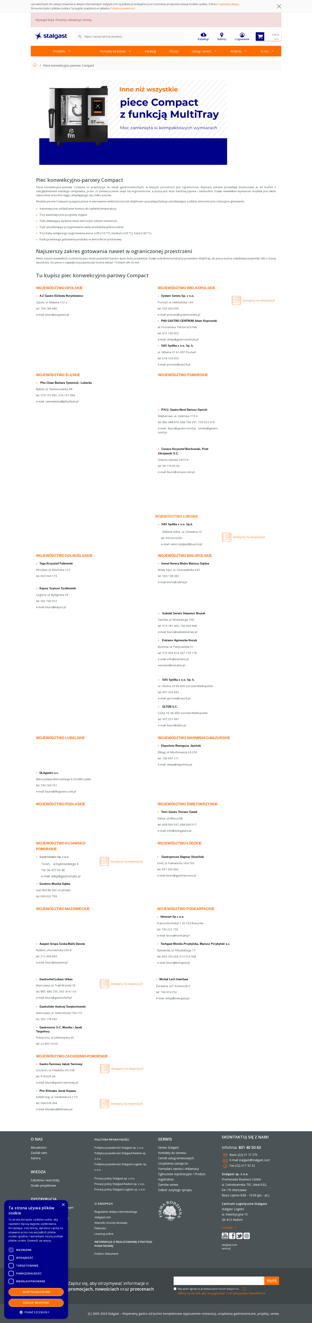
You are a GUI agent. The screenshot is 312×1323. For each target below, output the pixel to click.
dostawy (121, 1223)
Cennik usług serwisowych (176, 1158)
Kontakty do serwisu (172, 1153)
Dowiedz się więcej (39, 1240)
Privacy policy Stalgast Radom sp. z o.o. (119, 1184)
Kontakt (227, 1227)
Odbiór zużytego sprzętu (175, 1190)
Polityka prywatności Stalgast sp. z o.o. (119, 1147)
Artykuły (236, 51)
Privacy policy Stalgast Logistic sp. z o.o (119, 1189)
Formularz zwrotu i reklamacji (178, 1169)
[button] (36, 1312)
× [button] (63, 1204)
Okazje (174, 51)
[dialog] (36, 1259)
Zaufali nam (39, 1153)
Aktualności (38, 1147)
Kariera (36, 1158)
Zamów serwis (168, 1185)
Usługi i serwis (201, 51)
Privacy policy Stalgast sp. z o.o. (114, 1178)
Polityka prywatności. (123, 8)
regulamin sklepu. (228, 4)
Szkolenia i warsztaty (45, 1180)
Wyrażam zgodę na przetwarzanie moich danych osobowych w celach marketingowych (210, 1288)
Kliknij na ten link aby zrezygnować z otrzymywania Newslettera (221, 1293)
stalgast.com (229, 1245)
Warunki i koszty (105, 1223)
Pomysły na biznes (113, 51)
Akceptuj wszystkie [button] (36, 1292)
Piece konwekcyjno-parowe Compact (68, 65)
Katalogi (150, 51)
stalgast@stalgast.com (254, 1160)
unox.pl (226, 1248)
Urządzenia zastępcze (173, 1163)
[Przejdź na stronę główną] (35, 65)
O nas (265, 51)
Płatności (100, 1228)
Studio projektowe (43, 1185)
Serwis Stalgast (168, 1147)
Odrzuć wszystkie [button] (36, 1303)
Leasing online (104, 1234)
